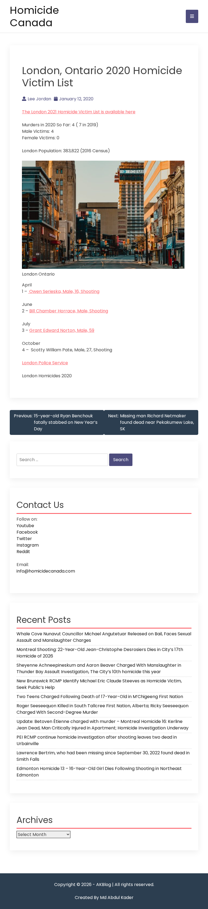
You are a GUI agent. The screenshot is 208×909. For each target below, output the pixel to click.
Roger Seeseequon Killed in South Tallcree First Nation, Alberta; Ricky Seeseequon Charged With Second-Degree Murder (102, 709)
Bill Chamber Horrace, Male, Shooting (68, 311)
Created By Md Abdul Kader (104, 897)
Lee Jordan (39, 99)
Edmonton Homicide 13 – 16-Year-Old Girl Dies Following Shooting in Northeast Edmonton (99, 771)
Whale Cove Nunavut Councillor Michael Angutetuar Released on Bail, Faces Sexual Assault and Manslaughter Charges (104, 637)
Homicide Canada (34, 16)
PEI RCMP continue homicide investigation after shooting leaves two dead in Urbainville (97, 740)
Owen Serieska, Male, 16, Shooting (63, 291)
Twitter (24, 539)
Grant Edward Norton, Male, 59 (61, 330)
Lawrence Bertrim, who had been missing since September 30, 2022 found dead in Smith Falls (103, 756)
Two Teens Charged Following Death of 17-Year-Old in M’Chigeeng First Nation (100, 696)
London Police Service (45, 363)
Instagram (28, 545)
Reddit (23, 551)
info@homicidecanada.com (46, 571)
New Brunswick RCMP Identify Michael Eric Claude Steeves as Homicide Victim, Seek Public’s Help (99, 684)
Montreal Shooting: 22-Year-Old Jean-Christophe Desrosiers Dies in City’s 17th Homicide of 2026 (100, 652)
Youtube (25, 526)
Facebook (27, 532)
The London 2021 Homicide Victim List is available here (78, 112)
